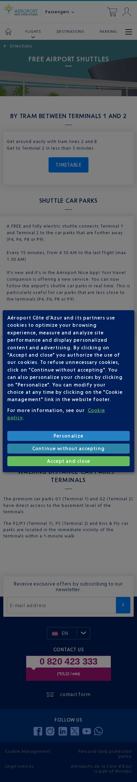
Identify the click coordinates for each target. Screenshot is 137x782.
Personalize (68, 436)
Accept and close (68, 461)
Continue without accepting (68, 448)
